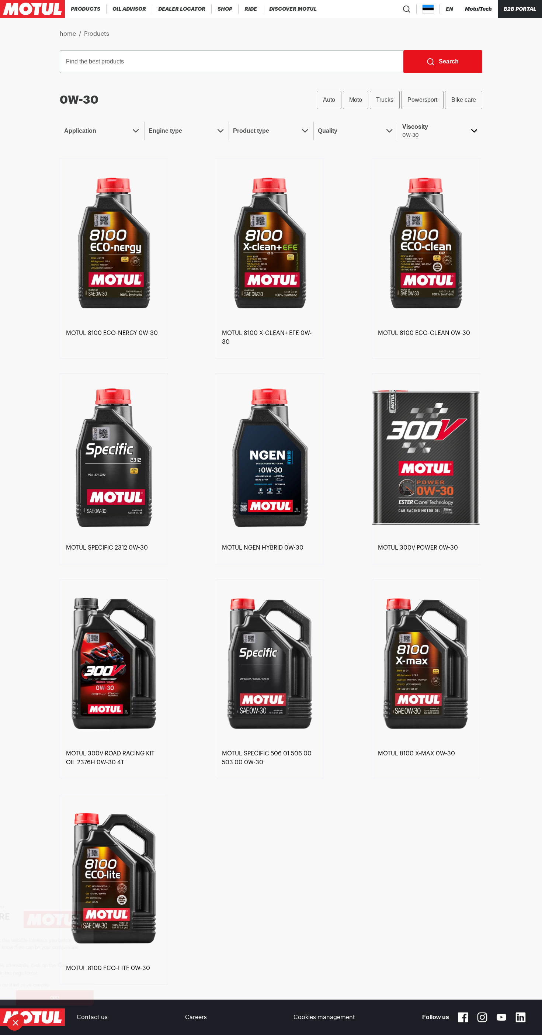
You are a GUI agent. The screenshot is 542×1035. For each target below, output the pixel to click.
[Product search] (406, 9)
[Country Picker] (428, 9)
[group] (399, 100)
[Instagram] (482, 1017)
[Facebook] (463, 1017)
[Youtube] (501, 1017)
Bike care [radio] (463, 100)
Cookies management (324, 1017)
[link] (225, 9)
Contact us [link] (92, 1017)
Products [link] (96, 34)
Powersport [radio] (422, 100)
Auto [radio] (329, 100)
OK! (123, 998)
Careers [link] (196, 1017)
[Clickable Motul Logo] (32, 9)
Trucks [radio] (384, 100)
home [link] (68, 34)
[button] (15, 1022)
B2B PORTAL (520, 8)
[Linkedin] (520, 1017)
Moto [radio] (355, 100)
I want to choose (46, 998)
